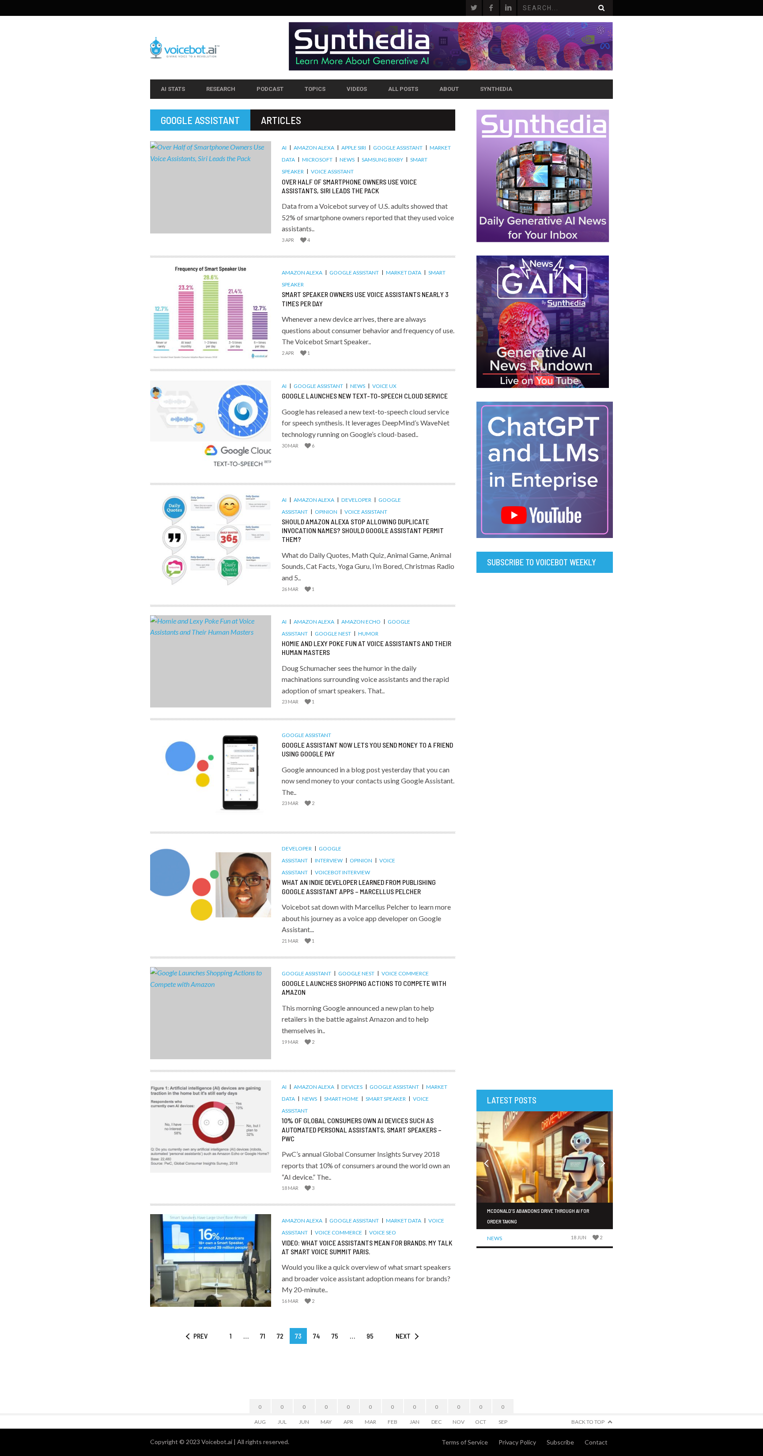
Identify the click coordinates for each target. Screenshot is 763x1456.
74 (316, 1336)
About (449, 89)
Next (403, 1336)
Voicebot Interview (342, 872)
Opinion (326, 511)
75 (335, 1336)
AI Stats (173, 89)
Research (220, 89)
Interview (329, 860)
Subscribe (560, 1442)
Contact (596, 1442)
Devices (352, 1087)
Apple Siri (353, 147)
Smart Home (341, 1098)
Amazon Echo (361, 621)
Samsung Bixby (382, 159)
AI (284, 147)
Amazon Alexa (314, 147)
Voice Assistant (332, 171)
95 (370, 1336)
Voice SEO (382, 1232)
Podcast (270, 89)
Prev (200, 1336)
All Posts (403, 89)
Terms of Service (465, 1442)
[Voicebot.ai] (219, 47)
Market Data (403, 272)
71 (262, 1336)
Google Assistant (398, 147)
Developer (356, 500)
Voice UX (384, 386)
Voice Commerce (405, 973)
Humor (368, 633)
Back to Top (587, 1421)
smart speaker (386, 1098)
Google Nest (333, 633)
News (347, 159)
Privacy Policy (517, 1442)
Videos (357, 89)
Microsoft (317, 159)
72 (280, 1336)
